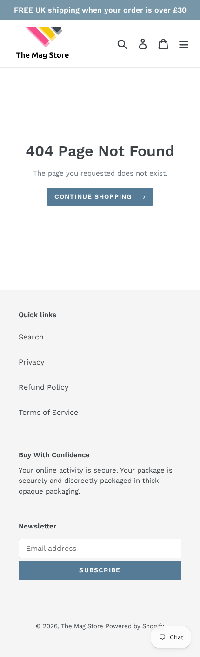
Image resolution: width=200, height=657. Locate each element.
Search (31, 336)
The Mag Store (82, 626)
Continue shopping (93, 196)
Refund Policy (43, 387)
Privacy (31, 362)
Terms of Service (48, 412)
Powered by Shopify (135, 626)
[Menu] (183, 44)
